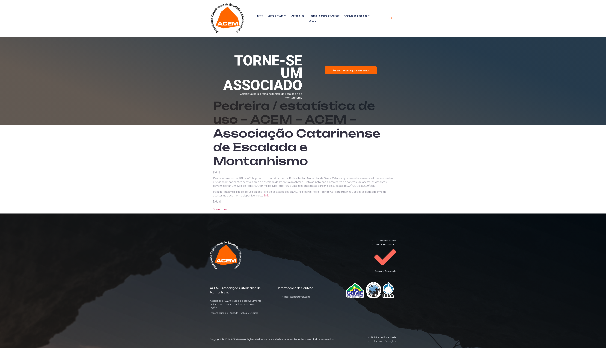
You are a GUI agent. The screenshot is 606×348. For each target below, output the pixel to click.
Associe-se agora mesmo (351, 70)
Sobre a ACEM (275, 15)
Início (260, 15)
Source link (220, 209)
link (266, 195)
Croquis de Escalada (355, 15)
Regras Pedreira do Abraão (324, 15)
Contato (313, 21)
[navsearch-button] (391, 18)
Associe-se (297, 15)
